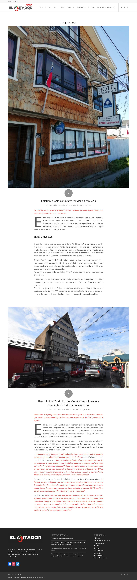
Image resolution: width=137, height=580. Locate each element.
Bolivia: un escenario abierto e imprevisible (62, 538)
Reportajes (97, 553)
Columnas (97, 538)
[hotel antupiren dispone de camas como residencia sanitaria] (68, 347)
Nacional (96, 545)
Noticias (79, 205)
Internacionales (99, 543)
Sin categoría (98, 555)
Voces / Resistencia (100, 558)
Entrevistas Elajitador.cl (102, 540)
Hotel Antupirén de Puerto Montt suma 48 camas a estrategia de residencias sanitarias (68, 403)
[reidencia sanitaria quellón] (68, 107)
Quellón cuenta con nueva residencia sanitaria (68, 201)
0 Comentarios (62, 205)
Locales (73, 205)
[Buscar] (114, 7)
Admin (88, 205)
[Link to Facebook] (121, 7)
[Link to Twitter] (124, 7)
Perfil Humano (99, 550)
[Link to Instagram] (127, 7)
